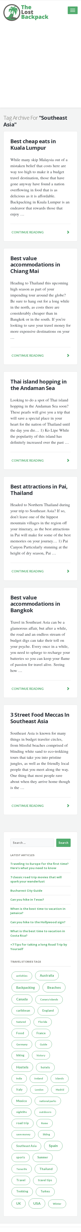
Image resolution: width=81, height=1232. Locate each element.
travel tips (45, 1180)
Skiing (46, 1134)
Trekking (22, 1191)
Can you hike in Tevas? (27, 899)
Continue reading (27, 232)
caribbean (23, 1010)
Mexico (21, 1101)
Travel (20, 1180)
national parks (47, 1101)
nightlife (21, 1112)
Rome (44, 1123)
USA (36, 1203)
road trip (22, 1123)
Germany (21, 1044)
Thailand (46, 1169)
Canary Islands (49, 999)
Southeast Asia (26, 1146)
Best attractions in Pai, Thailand (39, 490)
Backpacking (25, 987)
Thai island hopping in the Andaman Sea (38, 385)
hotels (45, 1067)
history (41, 1055)
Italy (19, 1089)
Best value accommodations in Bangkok (35, 604)
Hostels (22, 1067)
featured (21, 1021)
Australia (47, 975)
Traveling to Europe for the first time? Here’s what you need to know (39, 866)
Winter (57, 1203)
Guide (43, 1044)
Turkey (45, 1191)
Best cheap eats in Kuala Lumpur (33, 144)
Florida (42, 1021)
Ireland (38, 1078)
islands (59, 1078)
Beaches (54, 987)
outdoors (45, 1112)
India (19, 1078)
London (39, 1089)
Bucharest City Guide (26, 891)
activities (21, 975)
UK (18, 1203)
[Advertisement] (40, 67)
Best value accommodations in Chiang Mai (35, 264)
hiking (20, 1055)
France (41, 1033)
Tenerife (21, 1169)
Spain (53, 1146)
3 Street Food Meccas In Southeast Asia (40, 718)
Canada (22, 999)
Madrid (60, 1089)
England (48, 1010)
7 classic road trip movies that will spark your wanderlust (36, 879)
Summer (42, 1157)
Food (20, 1033)
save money (23, 1134)
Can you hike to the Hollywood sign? (37, 922)
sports (20, 1157)
